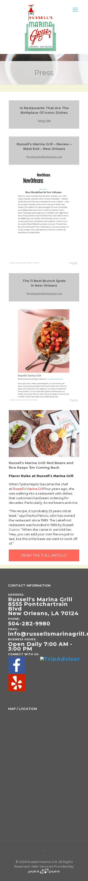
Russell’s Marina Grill (28, 489)
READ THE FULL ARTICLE (44, 555)
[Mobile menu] (75, 10)
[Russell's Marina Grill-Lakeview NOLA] (41, 26)
